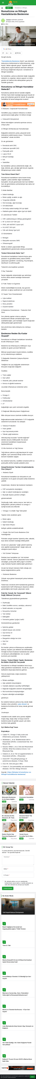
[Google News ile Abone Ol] (7, 49)
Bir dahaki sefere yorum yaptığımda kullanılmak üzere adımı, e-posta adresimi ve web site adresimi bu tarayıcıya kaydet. (19, 883)
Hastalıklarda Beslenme (11, 61)
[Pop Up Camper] (12, 2)
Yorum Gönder (7, 888)
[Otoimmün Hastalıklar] (26, 794)
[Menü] (3, 2)
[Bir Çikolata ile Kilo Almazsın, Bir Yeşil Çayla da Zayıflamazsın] (9, 812)
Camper (8, 19)
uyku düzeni (22, 704)
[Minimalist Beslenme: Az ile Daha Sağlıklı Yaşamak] (9, 794)
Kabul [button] (32, 1076)
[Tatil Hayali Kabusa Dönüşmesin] (18, 906)
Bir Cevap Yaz (8, 847)
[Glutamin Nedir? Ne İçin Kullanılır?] (26, 812)
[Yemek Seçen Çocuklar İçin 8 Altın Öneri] (26, 830)
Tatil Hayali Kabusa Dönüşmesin (13, 912)
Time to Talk (7, 945)
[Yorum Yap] (3, 53)
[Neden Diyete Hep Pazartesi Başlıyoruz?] (9, 830)
